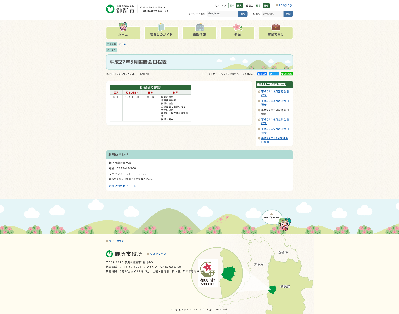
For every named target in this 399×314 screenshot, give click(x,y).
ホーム (122, 44)
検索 (242, 13)
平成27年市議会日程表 (271, 84)
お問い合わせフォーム (123, 186)
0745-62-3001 (130, 267)
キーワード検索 (196, 13)
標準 (231, 5)
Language (286, 5)
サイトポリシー (117, 241)
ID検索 (256, 13)
